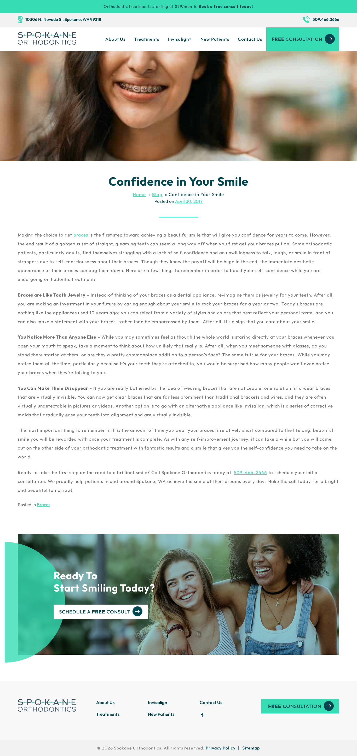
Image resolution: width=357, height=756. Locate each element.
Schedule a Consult (94, 612)
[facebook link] (202, 715)
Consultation (297, 39)
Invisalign (157, 702)
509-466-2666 (250, 472)
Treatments (146, 39)
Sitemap (251, 748)
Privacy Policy (220, 748)
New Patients (214, 39)
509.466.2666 (326, 19)
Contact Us (250, 39)
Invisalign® (180, 39)
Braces (43, 504)
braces (80, 235)
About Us (115, 39)
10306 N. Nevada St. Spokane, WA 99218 (63, 19)
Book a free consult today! (226, 6)
